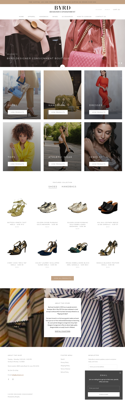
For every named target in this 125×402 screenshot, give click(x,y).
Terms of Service (65, 369)
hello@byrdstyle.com (18, 375)
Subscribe (103, 394)
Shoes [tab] (53, 186)
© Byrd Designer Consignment (20, 394)
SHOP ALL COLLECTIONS (62, 331)
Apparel (31, 16)
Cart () (116, 9)
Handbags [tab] (69, 186)
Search (107, 9)
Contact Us (101, 16)
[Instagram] (13, 379)
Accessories (67, 16)
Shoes (55, 16)
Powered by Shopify (14, 397)
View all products (62, 278)
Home (21, 16)
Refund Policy (65, 372)
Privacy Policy (65, 362)
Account (99, 9)
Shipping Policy (65, 366)
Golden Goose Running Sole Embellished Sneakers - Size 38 (77, 224)
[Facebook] (8, 379)
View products (17, 112)
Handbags (43, 16)
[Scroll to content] (62, 67)
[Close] (120, 373)
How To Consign (84, 16)
